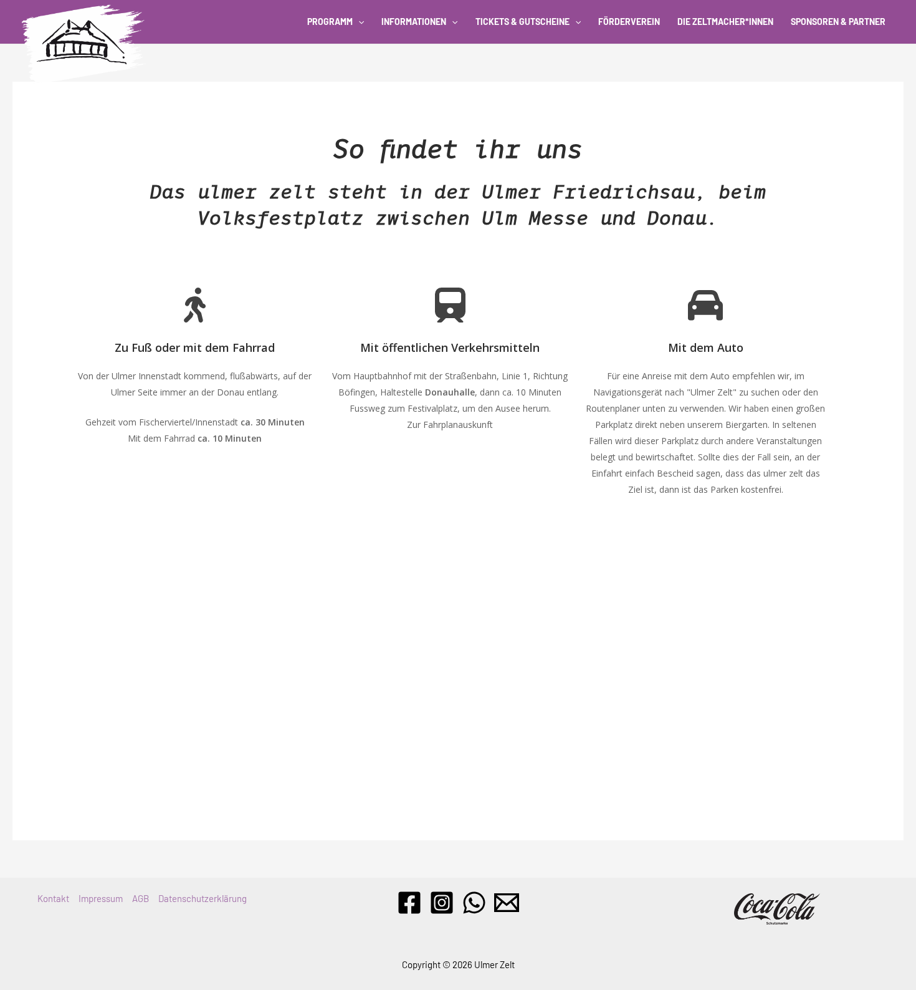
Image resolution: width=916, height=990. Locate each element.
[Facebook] (409, 902)
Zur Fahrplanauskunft (450, 424)
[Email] (506, 902)
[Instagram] (441, 902)
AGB (140, 898)
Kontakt (53, 898)
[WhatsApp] (474, 902)
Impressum (101, 898)
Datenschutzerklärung (202, 898)
